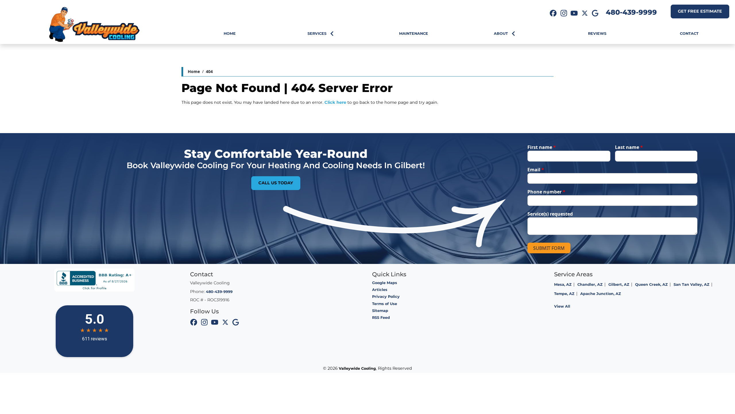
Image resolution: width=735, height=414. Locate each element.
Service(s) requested (550, 214)
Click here (335, 102)
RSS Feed (381, 317)
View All (562, 306)
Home (194, 71)
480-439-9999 (631, 12)
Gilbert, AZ (618, 284)
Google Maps (384, 283)
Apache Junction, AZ (600, 294)
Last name (629, 147)
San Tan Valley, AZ (691, 284)
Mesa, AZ (563, 284)
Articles (379, 290)
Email (535, 169)
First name (541, 147)
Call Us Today (275, 182)
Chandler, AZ (590, 284)
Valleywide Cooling (357, 368)
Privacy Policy (386, 296)
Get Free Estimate (700, 11)
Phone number (546, 192)
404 (209, 71)
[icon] (553, 14)
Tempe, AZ (564, 294)
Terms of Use (384, 304)
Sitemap (380, 310)
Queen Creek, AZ (651, 284)
